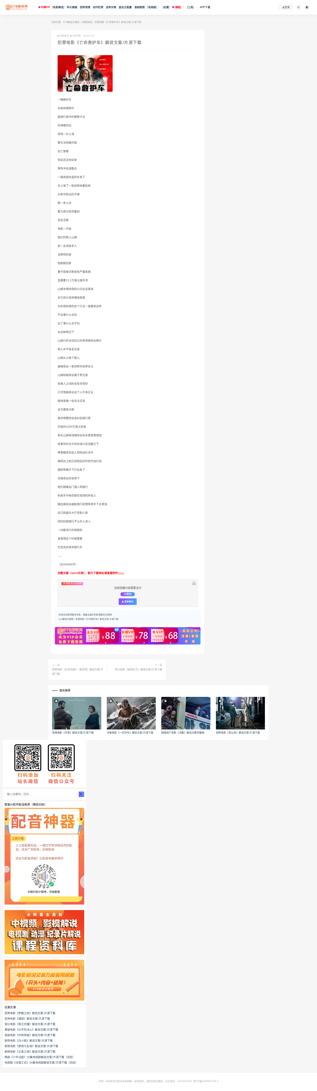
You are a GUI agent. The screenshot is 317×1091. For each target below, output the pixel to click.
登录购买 (128, 602)
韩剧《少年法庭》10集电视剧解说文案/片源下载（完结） (40, 1057)
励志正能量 (125, 7)
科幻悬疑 (72, 7)
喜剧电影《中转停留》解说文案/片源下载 (30, 1035)
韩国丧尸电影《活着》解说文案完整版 (182, 732)
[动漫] (166, 7)
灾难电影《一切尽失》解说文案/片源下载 (130, 732)
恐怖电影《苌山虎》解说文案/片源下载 (238, 732)
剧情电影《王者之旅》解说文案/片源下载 (30, 1051)
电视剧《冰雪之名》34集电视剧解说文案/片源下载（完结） (41, 1062)
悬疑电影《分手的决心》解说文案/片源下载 (31, 1029)
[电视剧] (152, 7)
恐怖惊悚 (85, 7)
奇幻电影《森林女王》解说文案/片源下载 (138, 669)
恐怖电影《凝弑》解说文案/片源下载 (27, 1018)
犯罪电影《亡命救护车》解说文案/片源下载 (97, 619)
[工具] (190, 7)
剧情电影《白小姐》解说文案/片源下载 (29, 1040)
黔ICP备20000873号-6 (205, 1081)
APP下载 (205, 7)
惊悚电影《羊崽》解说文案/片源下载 (73, 732)
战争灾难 (111, 7)
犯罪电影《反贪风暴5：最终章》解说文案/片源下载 (77, 671)
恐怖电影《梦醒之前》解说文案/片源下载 (30, 1013)
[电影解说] (58, 7)
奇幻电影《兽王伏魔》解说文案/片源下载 (30, 1024)
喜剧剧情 (139, 7)
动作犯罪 (98, 7)
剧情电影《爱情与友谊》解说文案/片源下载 (31, 1046)
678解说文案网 (71, 22)
